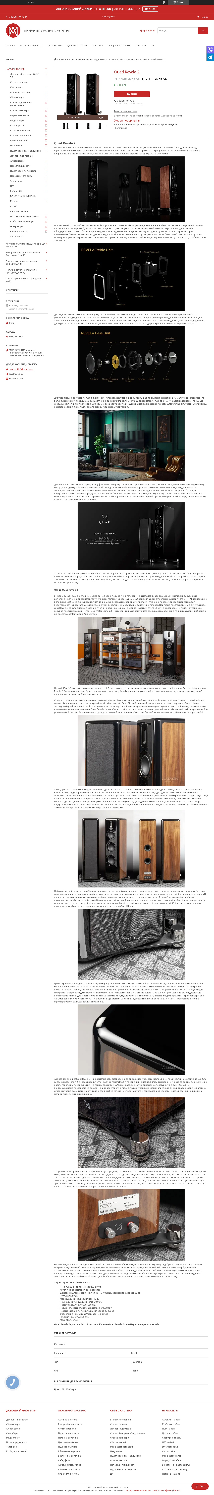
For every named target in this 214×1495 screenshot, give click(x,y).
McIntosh (14, 201)
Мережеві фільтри (172, 1455)
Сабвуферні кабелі (172, 1437)
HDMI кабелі (168, 1428)
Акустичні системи (81, 59)
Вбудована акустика (69, 1451)
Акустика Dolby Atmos (69, 1464)
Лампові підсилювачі (21, 155)
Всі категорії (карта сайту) (176, 1464)
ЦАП (12, 186)
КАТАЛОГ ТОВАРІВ (29, 45)
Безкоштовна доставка (125, 111)
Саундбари (16, 87)
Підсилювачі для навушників (25, 150)
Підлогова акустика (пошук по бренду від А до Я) (22, 262)
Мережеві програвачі (121, 1446)
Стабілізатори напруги (22, 221)
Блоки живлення (19, 231)
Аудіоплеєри (16, 236)
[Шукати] (203, 30)
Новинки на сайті (171, 1473)
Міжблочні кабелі (171, 1424)
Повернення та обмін (119, 45)
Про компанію (54, 45)
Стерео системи (18, 82)
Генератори (16, 226)
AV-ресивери (17, 97)
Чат (202, 1486)
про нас (150, 9)
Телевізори (16, 181)
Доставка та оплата (77, 45)
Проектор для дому (16, 1442)
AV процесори (17, 160)
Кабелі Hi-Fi (16, 191)
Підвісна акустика (67, 1446)
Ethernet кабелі (170, 1446)
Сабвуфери (64, 1460)
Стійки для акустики (68, 1473)
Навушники (16, 145)
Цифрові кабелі (170, 1433)
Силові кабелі (169, 1451)
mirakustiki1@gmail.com (21, 369)
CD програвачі (18, 125)
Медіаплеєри (17, 120)
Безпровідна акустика (70, 1424)
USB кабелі (168, 1442)
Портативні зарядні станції (24, 216)
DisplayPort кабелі (171, 1460)
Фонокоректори (19, 140)
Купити (132, 94)
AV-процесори (13, 1428)
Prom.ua (124, 1487)
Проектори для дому (21, 175)
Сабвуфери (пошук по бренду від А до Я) (24, 280)
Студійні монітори (67, 1428)
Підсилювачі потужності (23, 170)
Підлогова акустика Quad (133, 59)
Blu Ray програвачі (20, 130)
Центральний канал (69, 1442)
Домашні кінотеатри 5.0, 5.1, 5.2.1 (25, 76)
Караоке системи (19, 211)
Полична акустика (68, 1437)
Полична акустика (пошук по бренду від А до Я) (21, 271)
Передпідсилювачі (20, 165)
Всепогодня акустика (69, 1455)
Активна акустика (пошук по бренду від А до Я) (25, 245)
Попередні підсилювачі (122, 1464)
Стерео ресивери (19, 110)
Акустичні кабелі (171, 1419)
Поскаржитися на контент (138, 1490)
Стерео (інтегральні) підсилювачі (127, 1433)
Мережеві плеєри (19, 115)
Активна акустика (67, 1419)
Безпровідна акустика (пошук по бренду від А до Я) (23, 254)
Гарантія (98, 45)
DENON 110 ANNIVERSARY (23, 196)
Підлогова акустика (105, 59)
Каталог (63, 59)
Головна (10, 45)
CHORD (14, 206)
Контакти (141, 45)
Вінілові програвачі (20, 135)
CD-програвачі (118, 1442)
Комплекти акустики (69, 1469)
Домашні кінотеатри (17, 1419)
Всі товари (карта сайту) (175, 1469)
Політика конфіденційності (166, 1490)
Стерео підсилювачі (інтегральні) (21, 104)
